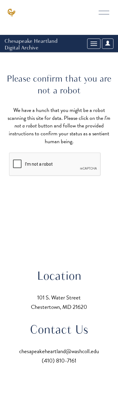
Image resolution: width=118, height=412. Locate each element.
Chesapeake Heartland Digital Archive (31, 44)
